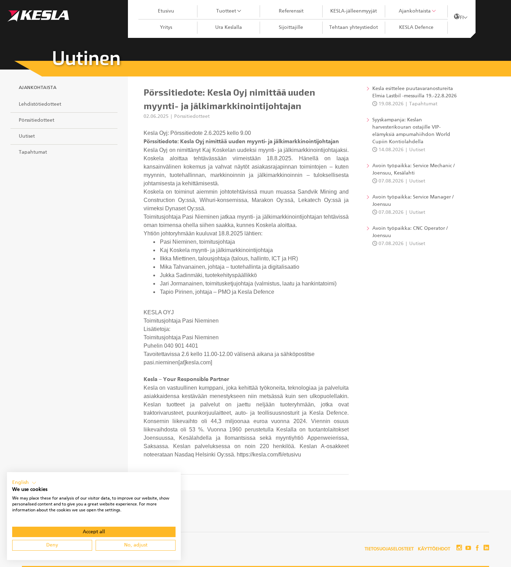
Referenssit (291, 11)
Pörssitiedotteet (36, 120)
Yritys (166, 27)
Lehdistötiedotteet (40, 104)
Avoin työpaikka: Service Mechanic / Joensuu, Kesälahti (413, 169)
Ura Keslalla (228, 27)
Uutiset (27, 136)
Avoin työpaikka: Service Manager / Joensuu (413, 201)
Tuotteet (226, 11)
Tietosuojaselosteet (389, 549)
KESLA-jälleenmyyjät (353, 11)
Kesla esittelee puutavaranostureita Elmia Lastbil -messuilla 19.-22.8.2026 (414, 92)
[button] (24, 483)
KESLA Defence (416, 27)
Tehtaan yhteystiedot (353, 27)
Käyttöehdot (434, 549)
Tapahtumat (33, 152)
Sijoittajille (291, 27)
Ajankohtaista (415, 11)
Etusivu (166, 11)
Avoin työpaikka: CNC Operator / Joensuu (410, 232)
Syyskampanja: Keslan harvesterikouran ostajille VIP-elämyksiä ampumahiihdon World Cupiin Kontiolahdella (411, 131)
